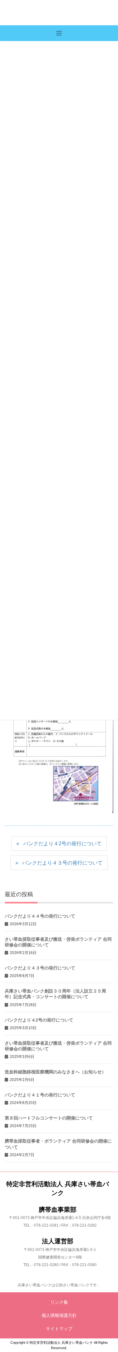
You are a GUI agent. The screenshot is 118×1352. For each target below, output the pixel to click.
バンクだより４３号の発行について (62, 863)
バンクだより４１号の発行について (40, 1094)
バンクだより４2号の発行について (62, 843)
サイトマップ (59, 1328)
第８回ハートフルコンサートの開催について (49, 1117)
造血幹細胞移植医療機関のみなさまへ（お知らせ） (55, 1071)
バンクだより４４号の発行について (40, 916)
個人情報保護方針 (59, 1315)
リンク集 (59, 1302)
